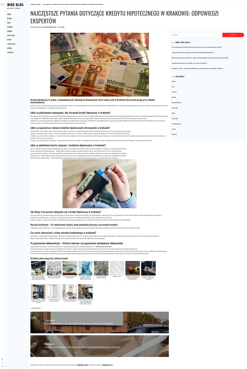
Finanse (10, 27)
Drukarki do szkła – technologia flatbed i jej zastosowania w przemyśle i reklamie (197, 68)
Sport (9, 40)
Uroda (9, 48)
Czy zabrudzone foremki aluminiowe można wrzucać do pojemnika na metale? (197, 47)
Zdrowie (10, 52)
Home (9, 14)
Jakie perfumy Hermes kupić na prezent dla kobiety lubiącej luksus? (193, 52)
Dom (8, 23)
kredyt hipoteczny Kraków (104, 247)
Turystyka (11, 44)
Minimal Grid (82, 365)
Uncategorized (176, 124)
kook (62, 27)
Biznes (9, 18)
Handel (9, 31)
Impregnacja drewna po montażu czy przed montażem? (189, 63)
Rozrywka (11, 35)
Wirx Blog (15, 4)
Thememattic (107, 365)
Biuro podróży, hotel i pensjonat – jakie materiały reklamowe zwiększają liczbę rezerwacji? (200, 58)
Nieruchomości (176, 102)
